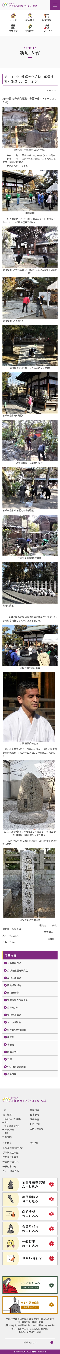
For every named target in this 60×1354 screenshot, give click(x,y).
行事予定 (34, 1114)
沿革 (6, 1122)
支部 (9, 1059)
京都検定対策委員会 (17, 1000)
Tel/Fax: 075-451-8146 (30, 1332)
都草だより (12, 1007)
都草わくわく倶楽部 (16, 1029)
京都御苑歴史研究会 (17, 970)
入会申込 (7, 1143)
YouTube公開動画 (16, 1066)
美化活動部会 (14, 977)
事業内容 (34, 1109)
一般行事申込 (9, 1166)
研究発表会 (13, 992)
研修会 (10, 1037)
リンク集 (34, 1143)
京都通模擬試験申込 (12, 1147)
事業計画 (8, 1136)
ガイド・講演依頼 (10, 1171)
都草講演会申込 (10, 1152)
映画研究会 (13, 1051)
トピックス (35, 1124)
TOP (4, 1109)
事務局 (10, 1044)
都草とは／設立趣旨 (12, 1119)
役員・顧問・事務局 (11, 1126)
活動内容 (34, 1119)
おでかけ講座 (14, 1022)
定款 (6, 1133)
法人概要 (7, 1114)
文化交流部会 (14, 1014)
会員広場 (11, 1074)
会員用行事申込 (10, 1161)
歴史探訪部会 (14, 985)
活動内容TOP (14, 963)
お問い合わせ (36, 1128)
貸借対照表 (9, 1129)
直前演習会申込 (10, 1157)
